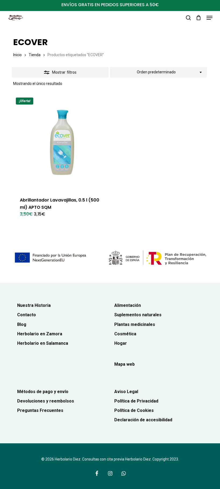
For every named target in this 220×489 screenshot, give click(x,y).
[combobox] (158, 72)
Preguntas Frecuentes (40, 410)
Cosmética (125, 333)
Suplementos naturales (138, 314)
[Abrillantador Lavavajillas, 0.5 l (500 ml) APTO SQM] (60, 142)
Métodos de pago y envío (42, 391)
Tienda (35, 55)
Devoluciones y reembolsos (45, 401)
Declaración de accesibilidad (143, 419)
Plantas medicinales (134, 324)
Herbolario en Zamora (39, 333)
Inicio (17, 55)
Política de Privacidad (136, 401)
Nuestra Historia (34, 305)
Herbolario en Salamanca (42, 343)
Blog (21, 324)
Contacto (26, 314)
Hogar (120, 343)
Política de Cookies (134, 410)
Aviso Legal (126, 391)
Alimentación (127, 305)
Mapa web (124, 364)
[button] (209, 17)
